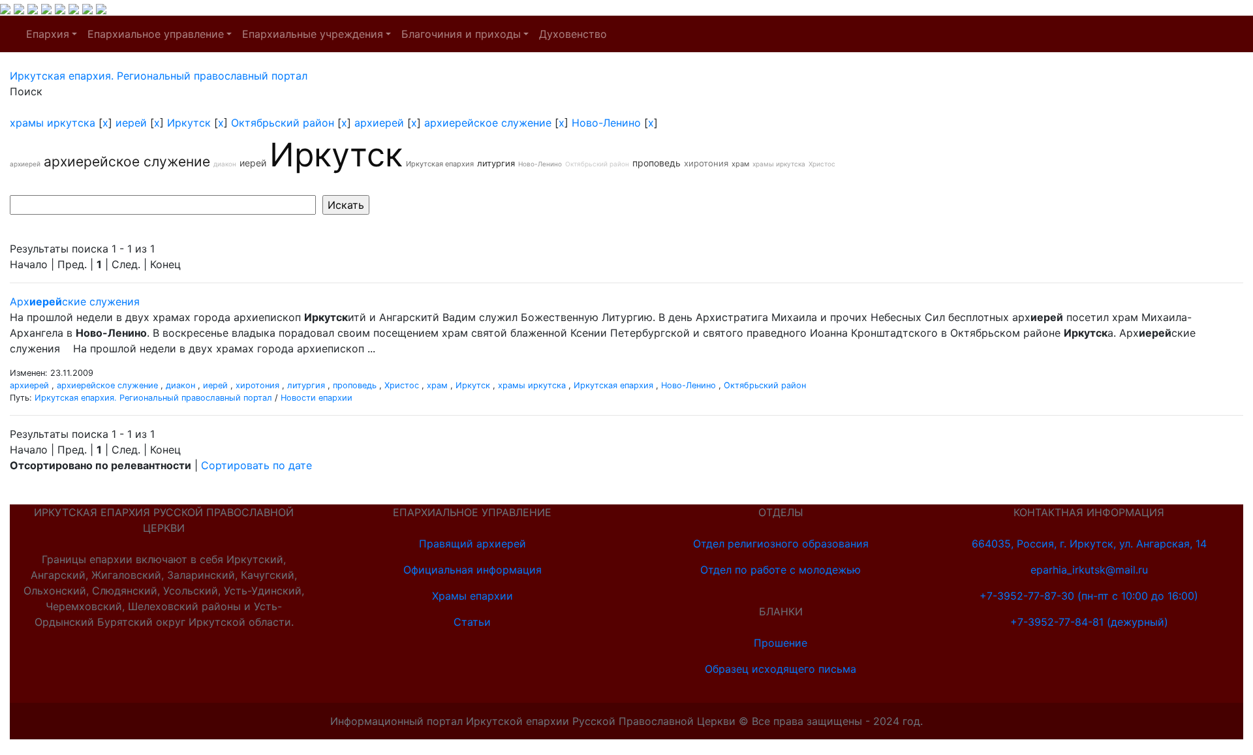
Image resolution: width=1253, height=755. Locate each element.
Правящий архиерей (472, 543)
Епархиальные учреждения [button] (312, 33)
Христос (822, 164)
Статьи (472, 621)
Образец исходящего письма (780, 668)
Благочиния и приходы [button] (461, 33)
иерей (131, 122)
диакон (224, 164)
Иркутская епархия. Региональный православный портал (153, 398)
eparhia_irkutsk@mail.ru (1089, 569)
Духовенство (573, 33)
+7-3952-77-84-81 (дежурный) (1089, 621)
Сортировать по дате (256, 465)
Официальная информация (472, 569)
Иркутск (189, 122)
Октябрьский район (282, 122)
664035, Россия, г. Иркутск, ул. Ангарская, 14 (1089, 543)
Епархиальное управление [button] (155, 33)
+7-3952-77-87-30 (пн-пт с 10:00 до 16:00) (1089, 595)
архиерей (379, 122)
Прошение (780, 642)
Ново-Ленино (606, 122)
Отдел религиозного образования (781, 543)
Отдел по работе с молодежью (780, 569)
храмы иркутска (52, 122)
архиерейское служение (487, 122)
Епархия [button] (47, 33)
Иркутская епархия (440, 163)
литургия (496, 163)
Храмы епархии (472, 595)
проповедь (656, 162)
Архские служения (75, 301)
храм (740, 163)
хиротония (706, 163)
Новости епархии (316, 398)
